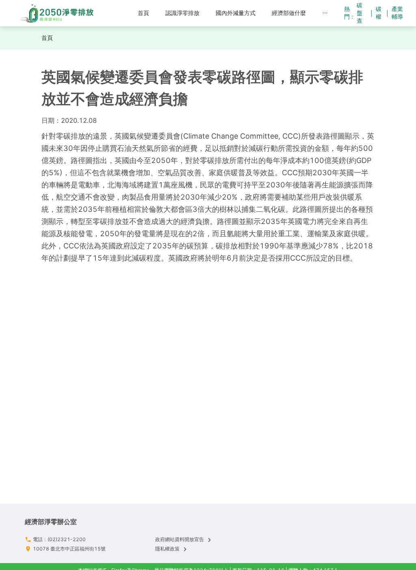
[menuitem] (143, 13)
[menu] (221, 13)
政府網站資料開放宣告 (179, 539)
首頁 (47, 37)
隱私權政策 (167, 549)
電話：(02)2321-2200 (59, 539)
